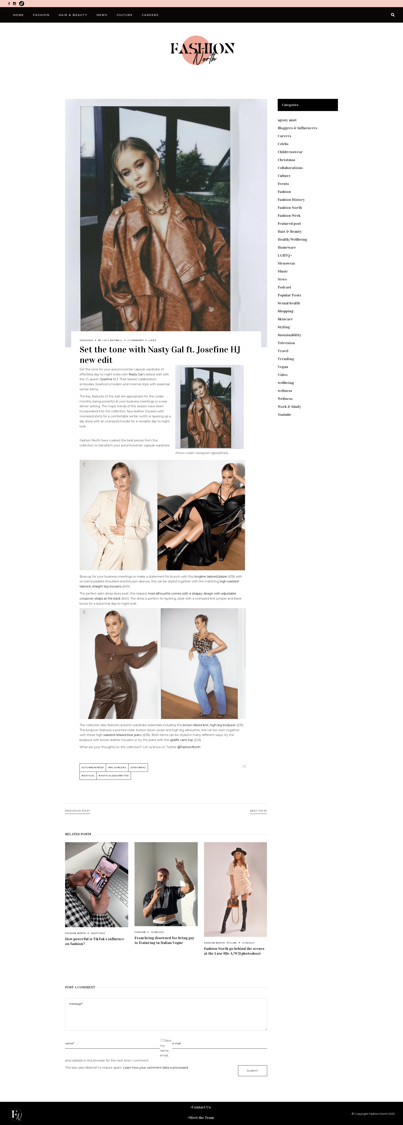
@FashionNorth (188, 747)
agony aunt (287, 120)
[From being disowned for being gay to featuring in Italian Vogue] (166, 884)
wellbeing (286, 382)
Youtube (284, 414)
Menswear (286, 263)
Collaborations (290, 168)
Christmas (286, 160)
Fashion (140, 932)
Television (286, 343)
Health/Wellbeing (292, 239)
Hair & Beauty (290, 231)
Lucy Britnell (112, 340)
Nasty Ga (135, 374)
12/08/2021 (157, 932)
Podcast (284, 287)
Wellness (285, 398)
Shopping (285, 311)
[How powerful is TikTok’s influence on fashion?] (96, 884)
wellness (285, 390)
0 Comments (136, 340)
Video (283, 374)
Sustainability (289, 335)
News (282, 279)
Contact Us (201, 1107)
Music (283, 271)
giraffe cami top (181, 740)
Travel (283, 351)
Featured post (289, 223)
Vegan (283, 367)
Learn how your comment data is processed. (155, 1067)
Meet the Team (201, 1117)
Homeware (287, 247)
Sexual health (289, 303)
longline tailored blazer (210, 576)
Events (283, 183)
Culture (284, 175)
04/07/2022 (98, 933)
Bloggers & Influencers (297, 128)
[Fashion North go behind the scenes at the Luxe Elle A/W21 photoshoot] (235, 889)
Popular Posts (289, 295)
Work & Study (289, 406)
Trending (286, 359)
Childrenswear (290, 152)
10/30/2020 (86, 340)
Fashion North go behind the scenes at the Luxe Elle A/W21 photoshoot (234, 951)
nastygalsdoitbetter (114, 775)
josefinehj (138, 767)
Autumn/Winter (93, 767)
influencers (117, 767)
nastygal (88, 775)
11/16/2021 (248, 942)
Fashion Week (289, 215)
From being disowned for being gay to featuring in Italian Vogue (164, 940)
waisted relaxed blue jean (121, 735)
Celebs (283, 144)
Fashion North (75, 933)
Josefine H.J (109, 379)
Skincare (285, 319)
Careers (284, 136)
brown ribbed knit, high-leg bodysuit (209, 725)
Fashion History (291, 199)
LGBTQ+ (285, 255)
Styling (231, 942)
